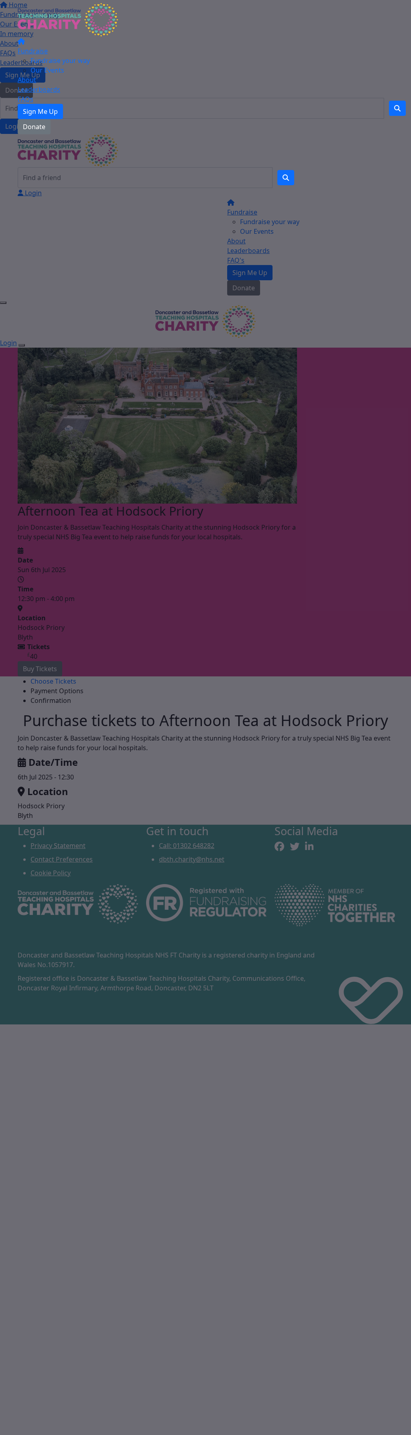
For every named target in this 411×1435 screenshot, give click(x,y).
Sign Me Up (40, 111)
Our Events (47, 70)
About (27, 79)
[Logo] (68, 19)
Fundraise (33, 51)
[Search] (285, 177)
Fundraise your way (60, 60)
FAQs (25, 99)
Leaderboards (39, 89)
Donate (34, 126)
